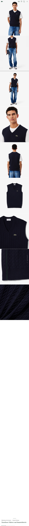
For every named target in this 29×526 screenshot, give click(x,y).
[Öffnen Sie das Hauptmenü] (27, 1)
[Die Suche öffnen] (24, 1)
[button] (21, 1)
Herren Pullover (15, 520)
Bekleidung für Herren (6, 520)
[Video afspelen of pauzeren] (3, 69)
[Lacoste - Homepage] (2, 1)
